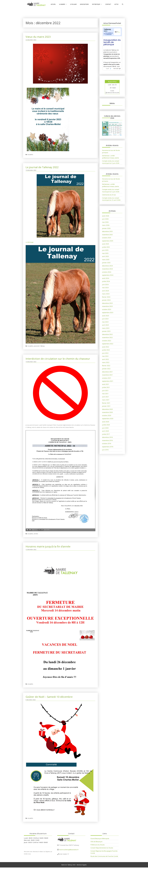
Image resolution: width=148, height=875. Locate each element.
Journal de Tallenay (39, 346)
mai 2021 (105, 394)
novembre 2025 (107, 235)
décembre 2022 (107, 334)
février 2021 (106, 403)
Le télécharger (30, 242)
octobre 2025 (106, 238)
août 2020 (105, 422)
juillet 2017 (106, 434)
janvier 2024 (106, 300)
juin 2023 (105, 319)
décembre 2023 (107, 303)
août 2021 (105, 384)
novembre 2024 (107, 269)
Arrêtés (36, 534)
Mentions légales (82, 865)
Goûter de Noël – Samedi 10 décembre (49, 696)
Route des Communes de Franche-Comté (104, 856)
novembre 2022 (107, 337)
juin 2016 (105, 450)
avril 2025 (105, 256)
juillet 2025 (106, 247)
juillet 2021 (106, 387)
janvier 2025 (106, 263)
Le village (73, 4)
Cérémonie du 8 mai (109, 195)
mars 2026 (105, 225)
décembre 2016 (107, 437)
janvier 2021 (106, 406)
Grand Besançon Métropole (100, 838)
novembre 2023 (107, 306)
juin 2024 (105, 284)
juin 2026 (105, 219)
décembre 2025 (107, 231)
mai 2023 (105, 322)
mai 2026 (105, 222)
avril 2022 (105, 359)
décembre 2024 (107, 266)
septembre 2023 (107, 312)
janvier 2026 (106, 228)
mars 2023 (105, 328)
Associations (84, 4)
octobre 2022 (106, 341)
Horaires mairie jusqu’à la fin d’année (48, 546)
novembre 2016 (107, 440)
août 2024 (105, 278)
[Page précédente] (27, 530)
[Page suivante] (30, 530)
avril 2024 (105, 291)
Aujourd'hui (112, 82)
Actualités (30, 154)
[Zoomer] (42, 530)
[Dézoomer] (39, 530)
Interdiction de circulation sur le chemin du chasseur (58, 358)
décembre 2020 (107, 409)
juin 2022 (105, 353)
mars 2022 (105, 362)
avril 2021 (105, 397)
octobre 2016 (106, 443)
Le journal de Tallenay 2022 (42, 167)
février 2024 (106, 297)
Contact (108, 4)
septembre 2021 (107, 381)
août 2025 (105, 244)
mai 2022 (105, 356)
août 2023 (105, 316)
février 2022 (106, 366)
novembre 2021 (107, 375)
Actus (116, 4)
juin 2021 (105, 390)
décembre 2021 (107, 372)
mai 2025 (105, 253)
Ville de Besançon (96, 842)
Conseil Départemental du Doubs (102, 848)
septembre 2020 (107, 419)
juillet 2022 (106, 350)
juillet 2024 (106, 281)
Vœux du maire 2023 (38, 36)
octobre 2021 (106, 378)
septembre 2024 (107, 275)
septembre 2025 (107, 241)
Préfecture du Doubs (98, 845)
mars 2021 (105, 400)
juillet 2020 (106, 425)
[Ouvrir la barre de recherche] (122, 4)
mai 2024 (105, 288)
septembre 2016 (107, 447)
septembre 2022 (107, 344)
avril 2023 (105, 325)
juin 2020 (105, 428)
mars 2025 (105, 260)
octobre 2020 (106, 415)
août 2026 (105, 216)
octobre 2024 (106, 272)
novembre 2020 (107, 412)
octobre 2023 (106, 309)
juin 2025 (105, 250)
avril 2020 (105, 431)
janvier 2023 (106, 331)
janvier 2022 (106, 369)
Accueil (53, 4)
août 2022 (105, 347)
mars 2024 (105, 294)
